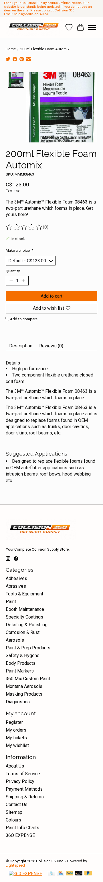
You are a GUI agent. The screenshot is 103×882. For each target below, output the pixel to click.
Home (11, 49)
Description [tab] (20, 346)
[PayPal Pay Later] (88, 873)
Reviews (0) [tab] (51, 346)
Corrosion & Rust (22, 632)
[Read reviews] (24, 227)
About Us (15, 766)
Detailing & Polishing (26, 624)
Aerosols (15, 640)
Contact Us (16, 804)
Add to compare (23, 319)
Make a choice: (19, 250)
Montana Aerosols (24, 686)
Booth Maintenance (25, 609)
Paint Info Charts (22, 827)
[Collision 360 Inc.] (34, 27)
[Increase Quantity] (23, 281)
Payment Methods (24, 789)
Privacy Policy (20, 781)
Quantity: (13, 271)
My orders (16, 730)
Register (14, 722)
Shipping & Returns (25, 797)
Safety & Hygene (22, 655)
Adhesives (16, 578)
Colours (13, 820)
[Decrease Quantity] (11, 281)
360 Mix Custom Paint (28, 678)
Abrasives (16, 586)
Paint (11, 601)
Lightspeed (15, 865)
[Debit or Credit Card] (79, 873)
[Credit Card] (60, 873)
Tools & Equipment (24, 594)
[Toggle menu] (92, 27)
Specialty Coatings (24, 617)
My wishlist (17, 745)
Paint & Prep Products (28, 648)
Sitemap (14, 812)
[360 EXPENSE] (25, 873)
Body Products (20, 663)
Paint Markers (20, 671)
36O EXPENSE (20, 835)
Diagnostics (18, 701)
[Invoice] (51, 873)
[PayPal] (70, 873)
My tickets (16, 737)
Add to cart (51, 296)
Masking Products (24, 694)
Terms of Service (23, 773)
